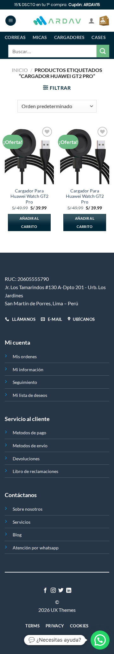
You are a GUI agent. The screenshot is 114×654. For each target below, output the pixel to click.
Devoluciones (26, 458)
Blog (17, 534)
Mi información (28, 369)
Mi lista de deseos (30, 395)
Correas (15, 37)
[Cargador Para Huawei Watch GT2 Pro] (29, 154)
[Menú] (10, 21)
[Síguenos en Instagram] (53, 590)
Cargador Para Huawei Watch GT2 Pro (29, 196)
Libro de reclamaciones (35, 471)
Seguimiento (25, 382)
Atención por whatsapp (36, 547)
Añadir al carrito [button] (29, 222)
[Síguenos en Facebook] (45, 590)
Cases (98, 37)
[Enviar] (103, 51)
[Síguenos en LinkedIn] (68, 590)
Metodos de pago (29, 432)
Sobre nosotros (27, 509)
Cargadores (69, 37)
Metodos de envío (30, 445)
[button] (100, 640)
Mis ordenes (25, 356)
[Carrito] (104, 20)
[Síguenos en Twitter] (60, 590)
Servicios (21, 522)
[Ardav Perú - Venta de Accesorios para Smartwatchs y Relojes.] (57, 20)
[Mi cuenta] (91, 21)
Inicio (20, 70)
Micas (40, 37)
